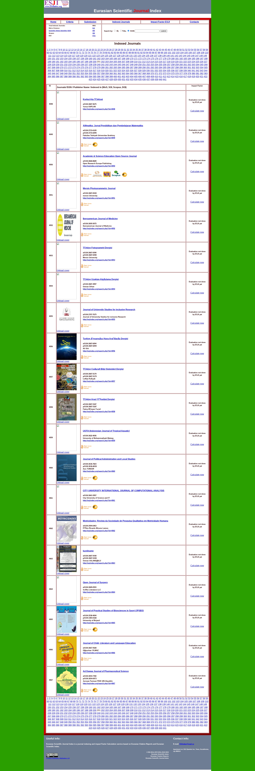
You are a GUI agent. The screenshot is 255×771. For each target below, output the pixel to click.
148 (201, 56)
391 (78, 76)
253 (152, 64)
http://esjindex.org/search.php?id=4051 (99, 198)
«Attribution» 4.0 (64, 758)
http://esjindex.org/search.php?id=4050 (99, 166)
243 (111, 64)
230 (57, 64)
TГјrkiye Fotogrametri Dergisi (97, 248)
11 (66, 50)
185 (193, 58)
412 (164, 76)
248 (131, 64)
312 (74, 70)
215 (156, 62)
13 (72, 50)
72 (83, 52)
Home (53, 22)
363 (123, 73)
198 (86, 62)
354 (86, 73)
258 (173, 64)
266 (206, 64)
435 (140, 79)
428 (111, 79)
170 (131, 58)
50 (180, 50)
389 (70, 76)
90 (135, 52)
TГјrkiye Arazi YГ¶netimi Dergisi (99, 399)
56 (198, 50)
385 (53, 76)
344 (205, 70)
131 (131, 56)
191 (57, 62)
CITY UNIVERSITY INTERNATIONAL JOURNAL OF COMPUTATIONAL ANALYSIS (123, 490)
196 (78, 62)
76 (95, 52)
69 (74, 52)
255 (160, 64)
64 (59, 52)
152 (57, 58)
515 (93, 28)
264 (197, 64)
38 (145, 50)
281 (107, 67)
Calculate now (197, 111)
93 (144, 52)
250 (140, 64)
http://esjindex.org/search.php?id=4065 (99, 623)
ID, (117, 31)
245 (119, 64)
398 (107, 76)
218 (168, 62)
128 (118, 56)
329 (144, 70)
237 (86, 64)
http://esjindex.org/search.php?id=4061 (99, 500)
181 (177, 58)
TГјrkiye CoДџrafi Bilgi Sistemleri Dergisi (103, 369)
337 (177, 70)
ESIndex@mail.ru (187, 744)
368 (144, 73)
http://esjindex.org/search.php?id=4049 (99, 138)
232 (66, 64)
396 (99, 76)
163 (103, 58)
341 (193, 70)
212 (144, 62)
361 (115, 73)
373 (164, 73)
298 (177, 67)
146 (193, 56)
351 (74, 73)
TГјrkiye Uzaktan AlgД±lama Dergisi (101, 279)
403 (127, 76)
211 (140, 62)
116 (69, 56)
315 (86, 70)
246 (123, 64)
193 (66, 62)
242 (107, 64)
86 (124, 52)
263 (193, 64)
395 (94, 76)
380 (193, 73)
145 (188, 56)
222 (185, 62)
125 (106, 56)
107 (194, 52)
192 (61, 62)
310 (66, 70)
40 (151, 50)
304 (201, 67)
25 (107, 50)
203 (107, 62)
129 (123, 56)
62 (54, 52)
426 (103, 79)
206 (119, 62)
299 (181, 67)
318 (98, 70)
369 (148, 73)
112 (54, 56)
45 (166, 50)
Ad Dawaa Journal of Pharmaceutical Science (106, 671)
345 (49, 73)
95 (150, 52)
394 (90, 76)
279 (99, 67)
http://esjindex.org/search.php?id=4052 (99, 228)
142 (176, 56)
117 (73, 56)
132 (135, 56)
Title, (124, 31)
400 (115, 76)
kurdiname (88, 551)
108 (198, 52)
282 (111, 67)
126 (110, 56)
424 (94, 79)
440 (160, 79)
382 (201, 73)
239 (94, 64)
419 (193, 76)
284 (119, 67)
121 (90, 56)
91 (138, 52)
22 (98, 50)
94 (147, 52)
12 (69, 50)
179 (169, 58)
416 (181, 76)
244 (115, 64)
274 (78, 67)
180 (173, 58)
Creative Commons (52, 758)
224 (193, 62)
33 (131, 50)
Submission (90, 22)
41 (154, 50)
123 (98, 56)
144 (184, 56)
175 (152, 58)
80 (106, 52)
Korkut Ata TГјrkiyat (93, 99)
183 (185, 58)
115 (65, 56)
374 (169, 73)
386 (57, 76)
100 (165, 52)
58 (204, 50)
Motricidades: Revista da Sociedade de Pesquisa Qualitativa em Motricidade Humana (125, 521)
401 (119, 76)
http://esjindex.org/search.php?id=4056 (99, 351)
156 (74, 58)
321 (111, 70)
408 (148, 76)
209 (131, 62)
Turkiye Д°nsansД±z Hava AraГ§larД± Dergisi (105, 339)
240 (99, 64)
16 (81, 50)
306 (49, 70)
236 (82, 64)
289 (140, 67)
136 (151, 56)
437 (148, 79)
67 (68, 52)
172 (140, 58)
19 (90, 50)
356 (94, 73)
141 (172, 56)
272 (70, 67)
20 (93, 50)
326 (131, 70)
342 (197, 70)
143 (180, 56)
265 (201, 64)
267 (49, 67)
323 (119, 70)
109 (202, 52)
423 (90, 79)
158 (82, 58)
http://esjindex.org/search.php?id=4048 (99, 109)
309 (61, 70)
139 (164, 56)
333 (160, 70)
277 (90, 67)
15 (78, 50)
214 (152, 62)
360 (111, 73)
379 (189, 73)
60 (48, 52)
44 (163, 50)
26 (110, 50)
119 (81, 56)
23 (101, 50)
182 (181, 58)
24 (104, 50)
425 (99, 79)
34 (134, 50)
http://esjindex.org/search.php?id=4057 (99, 381)
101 (169, 52)
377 (181, 73)
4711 (93, 35)
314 (82, 70)
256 (164, 64)
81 (109, 52)
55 (195, 50)
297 (173, 67)
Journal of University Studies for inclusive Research (109, 309)
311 (70, 70)
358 (103, 73)
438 (152, 79)
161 (94, 58)
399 (93, 33)
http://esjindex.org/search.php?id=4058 (99, 412)
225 (197, 62)
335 (168, 70)
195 (74, 62)
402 (123, 76)
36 (139, 50)
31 (125, 50)
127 (114, 56)
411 (160, 76)
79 (103, 52)
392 (82, 76)
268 (53, 67)
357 (99, 73)
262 (189, 64)
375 (173, 73)
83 (115, 52)
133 (139, 56)
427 (107, 79)
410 (156, 76)
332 (156, 70)
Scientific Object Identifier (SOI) (60, 30)
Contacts (194, 22)
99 (162, 52)
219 (173, 62)
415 (177, 76)
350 (70, 73)
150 (49, 58)
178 (164, 58)
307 (53, 70)
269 (57, 67)
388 (66, 76)
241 (103, 64)
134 (143, 56)
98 (159, 52)
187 (201, 58)
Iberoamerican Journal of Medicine (100, 219)
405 (93, 30)
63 (57, 52)
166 (115, 58)
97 (156, 52)
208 (127, 62)
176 (156, 58)
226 (201, 62)
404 (131, 76)
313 (78, 70)
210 (136, 62)
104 (182, 52)
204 (111, 62)
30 (122, 50)
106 (190, 52)
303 (197, 67)
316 (90, 70)
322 (115, 70)
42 (157, 50)
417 (185, 76)
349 (66, 73)
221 (181, 62)
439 (156, 79)
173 (144, 58)
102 (173, 52)
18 (87, 50)
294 (160, 67)
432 (127, 79)
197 (82, 62)
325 (127, 70)
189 (49, 62)
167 (119, 58)
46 (169, 50)
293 (156, 67)
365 (131, 73)
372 (160, 73)
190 (53, 62)
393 (86, 76)
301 (189, 67)
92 (141, 52)
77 (97, 52)
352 (78, 73)
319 (103, 70)
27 (113, 50)
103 (178, 52)
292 (152, 67)
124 (102, 56)
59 (207, 50)
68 (71, 52)
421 (201, 76)
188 (206, 58)
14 (75, 50)
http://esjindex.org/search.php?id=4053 (99, 260)
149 (205, 56)
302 (193, 67)
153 (61, 58)
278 (94, 67)
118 (77, 56)
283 (115, 67)
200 (94, 62)
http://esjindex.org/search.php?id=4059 (99, 441)
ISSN (132, 31)
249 (136, 64)
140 (168, 56)
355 (90, 73)
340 (189, 70)
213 (148, 62)
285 (123, 67)
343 (201, 70)
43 (160, 50)
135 (147, 56)
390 (74, 76)
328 (140, 70)
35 (136, 50)
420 (197, 76)
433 (131, 79)
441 (164, 79)
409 (152, 76)
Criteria (69, 22)
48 (174, 50)
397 (103, 76)
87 (127, 52)
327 (135, 70)
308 (57, 70)
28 (116, 50)
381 (197, 73)
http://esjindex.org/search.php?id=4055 (99, 319)
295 (164, 67)
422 (205, 76)
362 (119, 73)
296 (169, 67)
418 (189, 76)
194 (70, 62)
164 (107, 58)
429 (115, 79)
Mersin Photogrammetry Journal (99, 188)
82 (112, 52)
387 (61, 76)
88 (130, 52)
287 (131, 67)
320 (107, 70)
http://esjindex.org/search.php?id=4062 (99, 531)
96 (153, 52)
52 (186, 50)
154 (66, 58)
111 (50, 56)
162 (99, 58)
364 (127, 73)
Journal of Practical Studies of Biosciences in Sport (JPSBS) (113, 610)
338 (181, 70)
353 (82, 73)
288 (136, 67)
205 (115, 62)
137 (156, 56)
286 (127, 67)
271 (66, 67)
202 (103, 62)
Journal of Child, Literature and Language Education (109, 643)
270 (61, 67)
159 (86, 58)
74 (89, 52)
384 (49, 76)
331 (152, 70)
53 (189, 50)
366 (136, 73)
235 (78, 64)
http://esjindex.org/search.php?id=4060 (99, 471)
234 (74, 64)
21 (96, 50)
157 (78, 58)
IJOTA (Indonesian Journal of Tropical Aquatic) (106, 431)
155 (70, 58)
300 (185, 67)
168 (123, 58)
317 (94, 70)
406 (140, 76)
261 (185, 64)
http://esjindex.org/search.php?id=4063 (99, 563)
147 (197, 56)
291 (148, 67)
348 (61, 73)
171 (136, 58)
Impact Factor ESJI (160, 22)
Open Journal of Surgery (95, 582)
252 (148, 64)
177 (160, 58)
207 (123, 62)
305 (206, 67)
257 (169, 64)
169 (127, 58)
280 (103, 67)
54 (192, 50)
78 (100, 52)
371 (156, 73)
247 (127, 64)
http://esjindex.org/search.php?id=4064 (99, 592)
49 (177, 50)
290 (144, 67)
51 (183, 50)
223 (189, 62)
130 (127, 56)
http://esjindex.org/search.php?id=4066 (99, 653)
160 (90, 58)
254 (156, 64)
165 (111, 58)
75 (92, 52)
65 (62, 52)
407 (144, 76)
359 (107, 73)
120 (86, 56)
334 (164, 70)
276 (86, 67)
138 (160, 56)
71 (80, 52)
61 (51, 52)
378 (185, 73)
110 (206, 52)
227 (205, 62)
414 (173, 76)
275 (82, 67)
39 (148, 50)
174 (148, 58)
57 (201, 50)
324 (123, 70)
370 (152, 73)
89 (132, 52)
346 (53, 73)
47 (172, 50)
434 (136, 79)
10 (64, 50)
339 (185, 70)
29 (119, 50)
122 (94, 56)
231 (61, 64)
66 (65, 52)
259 (177, 64)
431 (123, 79)
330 (148, 70)
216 (160, 62)
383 (206, 73)
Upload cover (63, 119)
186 (197, 58)
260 (181, 64)
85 (121, 52)
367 (140, 73)
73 (86, 52)
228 (49, 64)
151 (53, 58)
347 (57, 73)
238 (90, 64)
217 (164, 62)
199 (90, 62)
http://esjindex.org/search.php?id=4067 (99, 683)
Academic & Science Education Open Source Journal (110, 156)
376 (177, 73)
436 (144, 79)
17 (84, 50)
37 (142, 50)
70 (77, 52)
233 (70, 64)
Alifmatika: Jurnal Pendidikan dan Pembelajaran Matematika (113, 125)
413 (168, 76)
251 (144, 64)
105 (186, 52)
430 (119, 79)
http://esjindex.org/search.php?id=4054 (99, 289)
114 (61, 56)
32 (128, 50)
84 (118, 52)
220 (177, 62)
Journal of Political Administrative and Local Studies (109, 459)
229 (53, 64)
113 (58, 56)
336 (173, 70)
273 (74, 67)
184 (189, 58)
